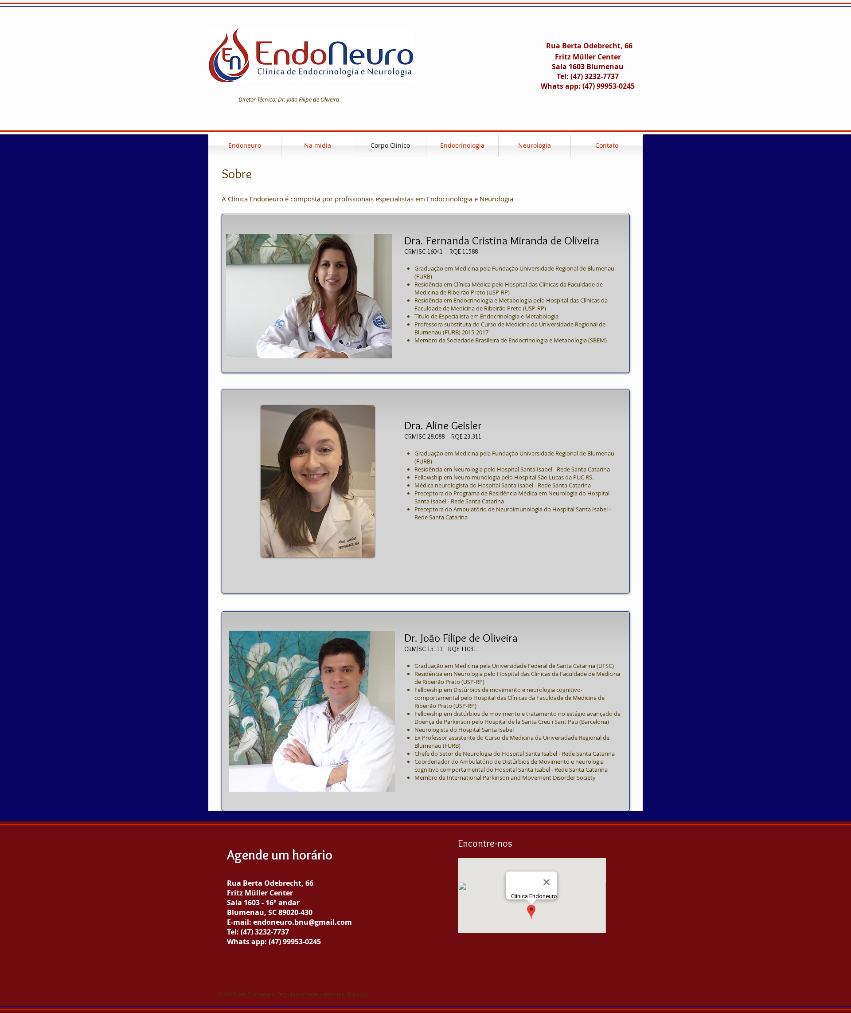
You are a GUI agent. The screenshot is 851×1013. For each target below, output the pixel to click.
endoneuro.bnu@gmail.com (302, 922)
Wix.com (357, 993)
